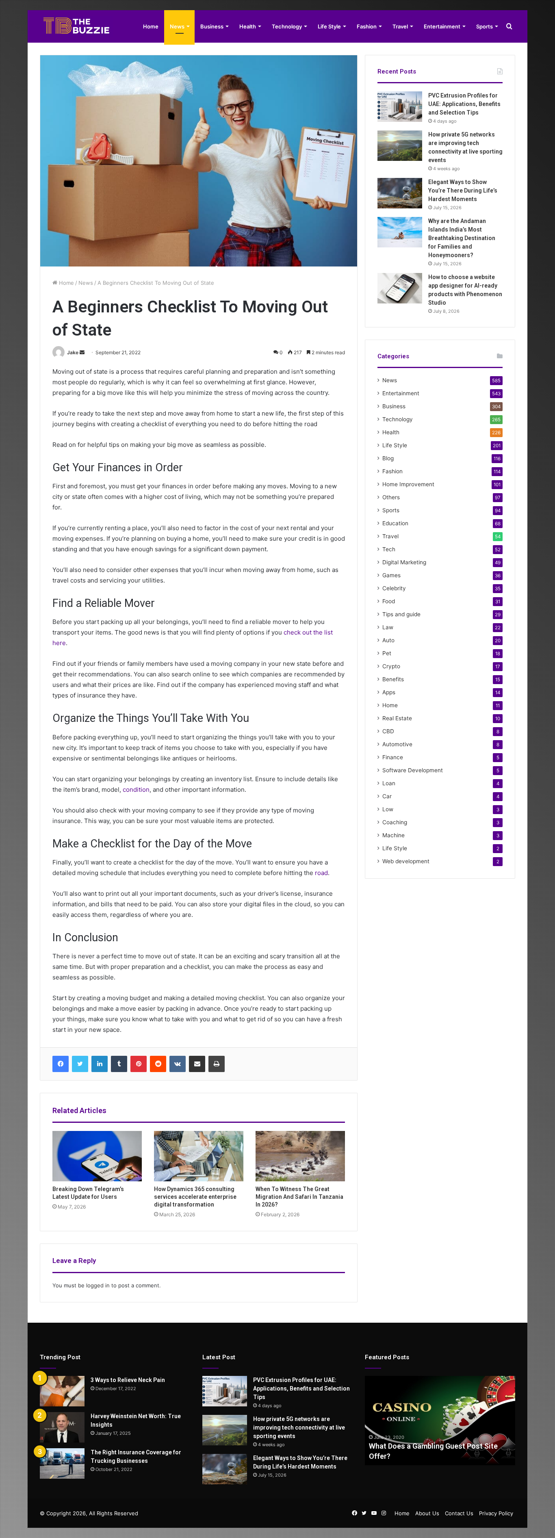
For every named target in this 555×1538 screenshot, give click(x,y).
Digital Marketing (404, 562)
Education (395, 523)
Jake (72, 352)
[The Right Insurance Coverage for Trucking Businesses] (62, 1463)
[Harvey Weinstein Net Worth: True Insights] (62, 1427)
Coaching (394, 822)
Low (387, 809)
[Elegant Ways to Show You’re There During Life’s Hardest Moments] (399, 193)
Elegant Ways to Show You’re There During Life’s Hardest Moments (462, 190)
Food (388, 601)
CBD (388, 731)
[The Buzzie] (76, 26)
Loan (388, 783)
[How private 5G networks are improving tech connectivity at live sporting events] (399, 145)
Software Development (412, 770)
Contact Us (459, 1513)
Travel (400, 26)
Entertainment (442, 26)
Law (387, 627)
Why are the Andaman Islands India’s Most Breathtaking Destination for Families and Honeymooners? (461, 238)
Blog (388, 458)
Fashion (367, 26)
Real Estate (397, 718)
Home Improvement (408, 484)
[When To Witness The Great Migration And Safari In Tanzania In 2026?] (300, 1156)
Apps (388, 692)
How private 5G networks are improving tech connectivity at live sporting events (299, 1427)
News (177, 26)
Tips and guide (401, 614)
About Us (427, 1513)
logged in (98, 1285)
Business (211, 26)
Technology (287, 26)
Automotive (397, 744)
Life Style (329, 26)
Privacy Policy (496, 1513)
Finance (392, 757)
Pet (386, 653)
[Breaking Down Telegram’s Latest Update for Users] (97, 1156)
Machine (393, 835)
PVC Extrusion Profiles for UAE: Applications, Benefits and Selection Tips (464, 104)
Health (247, 26)
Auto (388, 640)
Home (150, 26)
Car (387, 796)
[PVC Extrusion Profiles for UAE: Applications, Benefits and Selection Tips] (399, 106)
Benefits (393, 679)
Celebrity (394, 588)
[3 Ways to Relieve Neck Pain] (62, 1391)
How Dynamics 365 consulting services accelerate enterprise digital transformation (195, 1197)
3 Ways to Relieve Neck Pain (128, 1380)
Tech (388, 549)
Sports (484, 26)
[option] (440, 1420)
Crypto (391, 666)
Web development (405, 861)
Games (391, 575)
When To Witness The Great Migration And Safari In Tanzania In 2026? (299, 1197)
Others (391, 497)
